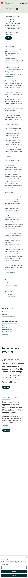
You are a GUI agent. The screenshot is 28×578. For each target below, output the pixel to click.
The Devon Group (6, 361)
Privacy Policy (5, 564)
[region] (14, 567)
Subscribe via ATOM (7, 331)
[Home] (7, 3)
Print (3, 325)
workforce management (11, 287)
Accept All (14, 575)
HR (11, 282)
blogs (7, 282)
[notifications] (23, 3)
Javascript (5, 334)
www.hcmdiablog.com (10, 76)
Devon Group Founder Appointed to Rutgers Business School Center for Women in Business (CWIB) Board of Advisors (13, 407)
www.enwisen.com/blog (11, 74)
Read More (6, 387)
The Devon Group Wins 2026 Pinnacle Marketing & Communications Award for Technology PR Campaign (13, 368)
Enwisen (11, 34)
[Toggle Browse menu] (22, 9)
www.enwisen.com (10, 272)
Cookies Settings (14, 567)
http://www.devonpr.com (8, 316)
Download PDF (6, 327)
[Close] (26, 557)
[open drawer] (26, 3)
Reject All (14, 571)
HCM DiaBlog (11, 296)
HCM (15, 282)
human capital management (11, 285)
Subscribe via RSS (7, 329)
